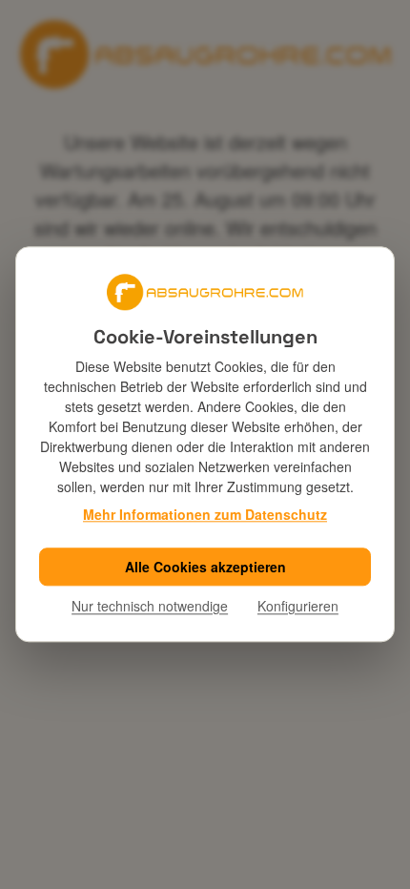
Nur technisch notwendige (150, 605)
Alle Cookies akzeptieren (205, 566)
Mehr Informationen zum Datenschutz (205, 514)
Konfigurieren (297, 605)
